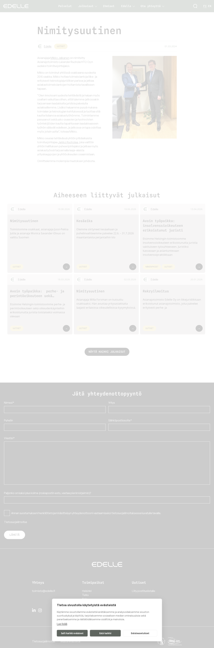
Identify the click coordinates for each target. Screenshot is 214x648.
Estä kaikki (105, 633)
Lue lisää (62, 624)
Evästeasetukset (140, 633)
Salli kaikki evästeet (72, 633)
